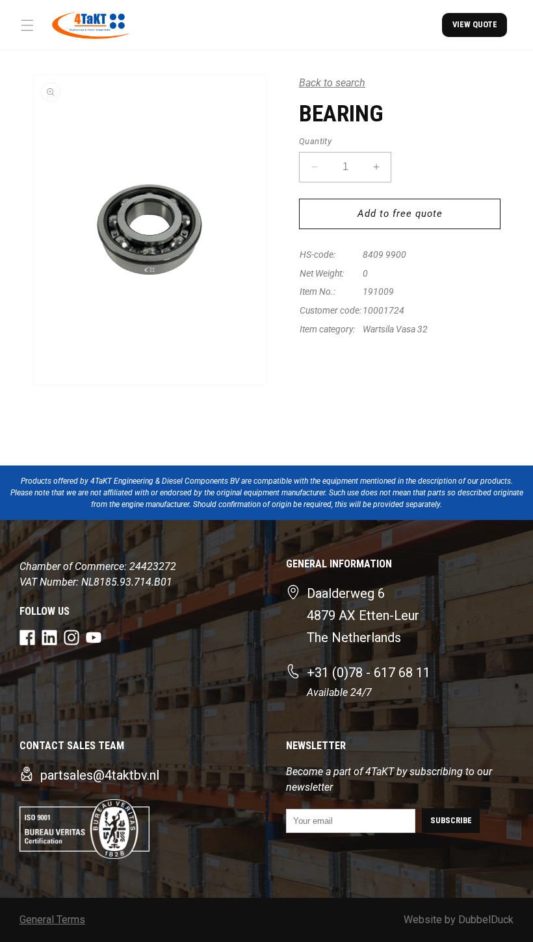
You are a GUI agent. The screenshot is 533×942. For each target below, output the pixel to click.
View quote (474, 24)
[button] (27, 25)
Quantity (315, 141)
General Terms (52, 919)
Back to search (332, 83)
